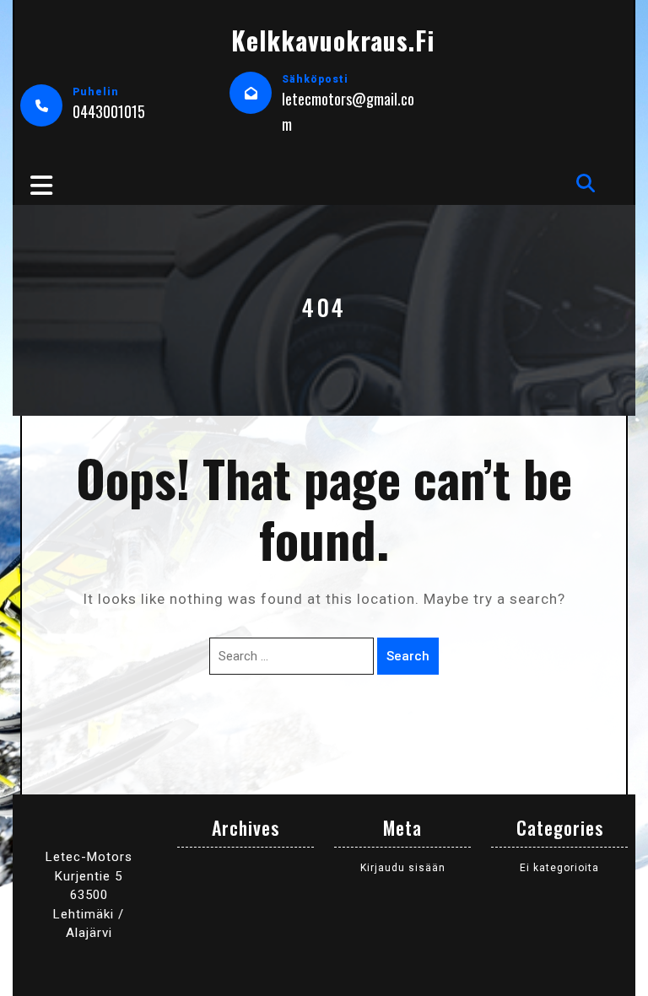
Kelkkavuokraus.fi (333, 40)
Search (407, 656)
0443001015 (109, 111)
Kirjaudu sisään (403, 868)
